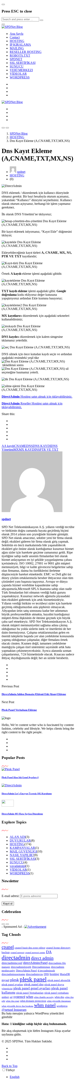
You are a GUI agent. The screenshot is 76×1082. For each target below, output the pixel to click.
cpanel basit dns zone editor (30, 947)
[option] (42, 1077)
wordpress (62, 1005)
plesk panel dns (34, 984)
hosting (54, 974)
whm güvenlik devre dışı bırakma (17, 1006)
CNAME (20, 446)
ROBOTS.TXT (20, 55)
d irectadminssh (46, 970)
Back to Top (9, 1066)
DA (49, 952)
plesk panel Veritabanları (30, 992)
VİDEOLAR (18, 73)
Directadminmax (41, 966)
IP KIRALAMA (20, 44)
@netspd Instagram (14, 1009)
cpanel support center (35, 952)
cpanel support (17, 952)
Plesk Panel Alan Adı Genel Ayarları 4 (20, 777)
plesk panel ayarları (12, 984)
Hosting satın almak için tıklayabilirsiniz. (37, 396)
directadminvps (34, 974)
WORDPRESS (20, 77)
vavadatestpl (18, 866)
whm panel (45, 1005)
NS (37, 449)
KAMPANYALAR (22, 848)
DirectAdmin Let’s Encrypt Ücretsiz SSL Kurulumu (27, 793)
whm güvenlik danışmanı (59, 1001)
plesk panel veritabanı (56, 992)
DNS (29, 446)
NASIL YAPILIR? (22, 855)
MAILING (17, 48)
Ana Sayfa (16, 33)
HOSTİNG (17, 175)
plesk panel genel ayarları (31, 988)
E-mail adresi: (11, 896)
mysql (5, 980)
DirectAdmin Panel (26, 970)
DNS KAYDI (42, 446)
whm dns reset (12, 1001)
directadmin (16, 957)
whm (29, 997)
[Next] (7, 924)
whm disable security (44, 997)
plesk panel (33, 979)
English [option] (14, 1077)
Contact (15, 37)
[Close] (3, 4)
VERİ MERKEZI (21, 70)
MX (16, 449)
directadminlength (21, 966)
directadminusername (13, 974)
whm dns (59, 997)
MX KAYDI (27, 449)
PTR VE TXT (49, 449)
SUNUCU (17, 66)
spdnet (21, 171)
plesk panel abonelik (58, 980)
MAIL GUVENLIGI (23, 851)
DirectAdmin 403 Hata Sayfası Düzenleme (22, 814)
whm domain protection (33, 1000)
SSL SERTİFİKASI (22, 62)
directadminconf (12, 963)
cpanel (8, 947)
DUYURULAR (20, 840)
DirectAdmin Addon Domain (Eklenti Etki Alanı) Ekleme (34, 694)
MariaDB (65, 974)
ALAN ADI (18, 837)
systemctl (19, 997)
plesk (14, 979)
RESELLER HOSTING (26, 52)
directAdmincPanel (35, 963)
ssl (11, 997)
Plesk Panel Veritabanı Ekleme (19, 709)
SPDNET (16, 59)
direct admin (42, 958)
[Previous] (3, 924)
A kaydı (9, 446)
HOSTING (17, 41)
